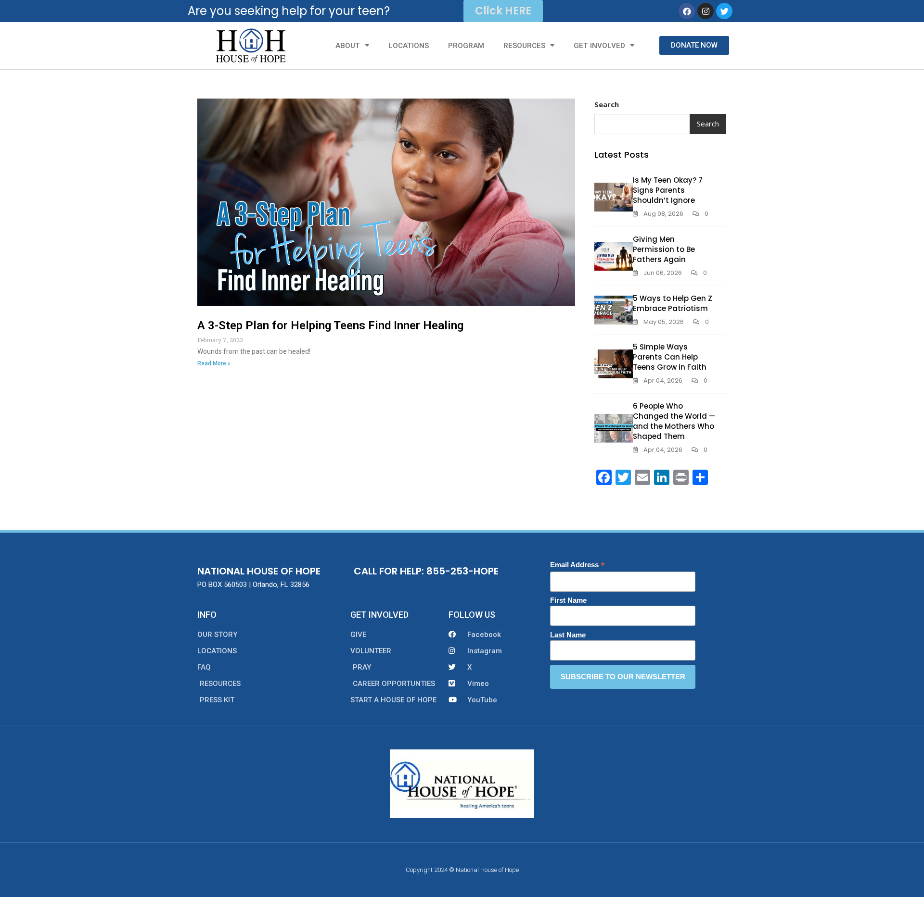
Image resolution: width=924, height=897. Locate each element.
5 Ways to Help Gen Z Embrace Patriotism (672, 303)
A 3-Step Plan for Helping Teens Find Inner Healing (330, 325)
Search (606, 104)
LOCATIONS (408, 45)
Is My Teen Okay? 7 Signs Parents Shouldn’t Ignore (668, 190)
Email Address (577, 565)
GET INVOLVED (599, 45)
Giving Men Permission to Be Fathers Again (664, 249)
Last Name (568, 635)
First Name (568, 600)
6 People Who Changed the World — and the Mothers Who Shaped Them (674, 421)
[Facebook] (687, 11)
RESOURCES (524, 45)
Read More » (214, 363)
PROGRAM (466, 45)
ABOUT (347, 45)
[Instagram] (705, 11)
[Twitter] (724, 11)
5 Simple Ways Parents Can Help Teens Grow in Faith (669, 357)
